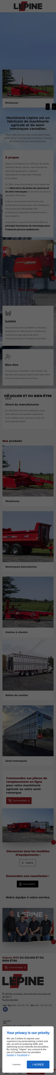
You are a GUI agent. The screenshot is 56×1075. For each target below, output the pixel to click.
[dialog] (28, 1049)
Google (10, 1055)
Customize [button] (16, 1065)
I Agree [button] (38, 1064)
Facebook (22, 1055)
